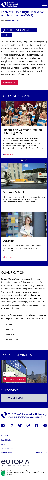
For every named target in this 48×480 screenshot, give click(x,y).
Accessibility (6, 452)
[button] (22, 160)
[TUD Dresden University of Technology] (9, 4)
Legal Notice (6, 440)
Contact (4, 436)
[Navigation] (44, 4)
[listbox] (24, 181)
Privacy (4, 444)
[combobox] (24, 398)
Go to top (40, 452)
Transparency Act (8, 448)
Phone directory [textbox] (14, 398)
